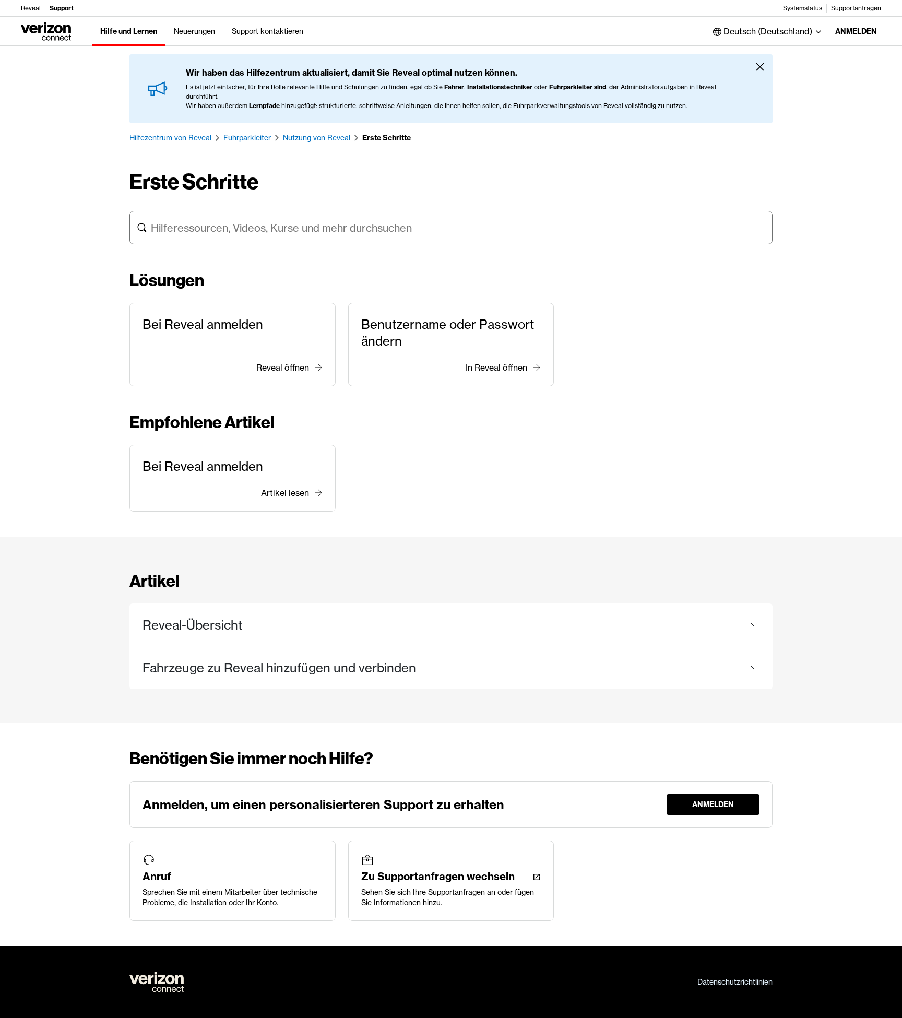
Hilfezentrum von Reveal (170, 137)
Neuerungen (194, 31)
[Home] (46, 30)
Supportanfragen (856, 8)
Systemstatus (802, 8)
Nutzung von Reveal (316, 137)
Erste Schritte (386, 137)
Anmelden (856, 31)
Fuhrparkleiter (247, 137)
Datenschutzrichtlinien (735, 982)
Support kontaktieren (267, 31)
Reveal (31, 8)
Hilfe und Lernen (128, 31)
